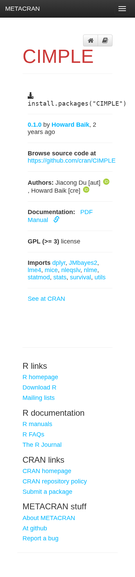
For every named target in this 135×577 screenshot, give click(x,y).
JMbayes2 (83, 262)
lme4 (34, 270)
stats (59, 277)
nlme (90, 270)
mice (51, 270)
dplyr (58, 262)
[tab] (90, 40)
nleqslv (70, 270)
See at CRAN (46, 298)
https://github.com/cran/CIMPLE (72, 160)
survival (80, 277)
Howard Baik (70, 124)
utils (100, 277)
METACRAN (22, 8)
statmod (39, 277)
